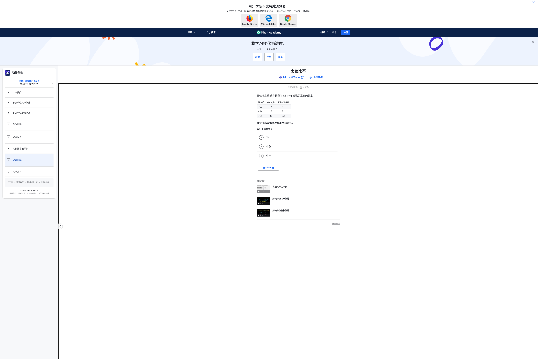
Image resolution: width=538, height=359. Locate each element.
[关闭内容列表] (60, 226)
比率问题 (17, 137)
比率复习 (17, 172)
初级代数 (20, 182)
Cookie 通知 (31, 193)
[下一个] (52, 83)
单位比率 (17, 124)
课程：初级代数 (25, 81)
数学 (10, 182)
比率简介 (17, 92)
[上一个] (6, 83)
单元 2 (36, 81)
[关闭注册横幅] (533, 42)
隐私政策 (21, 193)
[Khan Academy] (269, 32)
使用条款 (13, 193)
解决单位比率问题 (22, 103)
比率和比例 (32, 182)
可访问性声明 (44, 193)
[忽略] (533, 2)
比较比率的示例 (20, 149)
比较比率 (17, 160)
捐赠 (323, 32)
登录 (334, 32)
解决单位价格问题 (22, 113)
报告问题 (336, 224)
